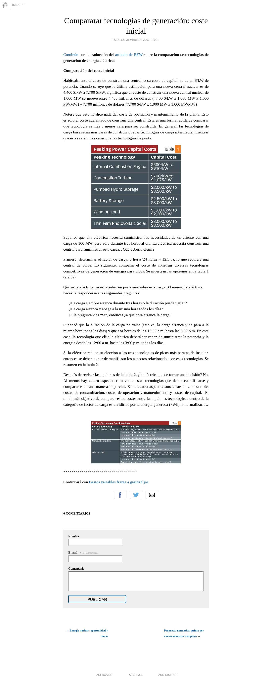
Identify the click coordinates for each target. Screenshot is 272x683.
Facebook (120, 495)
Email (152, 495)
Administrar (167, 674)
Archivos (136, 674)
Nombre (73, 536)
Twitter (136, 495)
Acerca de (104, 674)
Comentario (76, 568)
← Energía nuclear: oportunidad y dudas (87, 633)
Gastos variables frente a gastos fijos (119, 482)
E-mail (83, 552)
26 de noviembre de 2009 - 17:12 (136, 39)
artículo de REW (129, 54)
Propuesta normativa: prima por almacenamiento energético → (184, 633)
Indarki (18, 5)
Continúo (70, 54)
